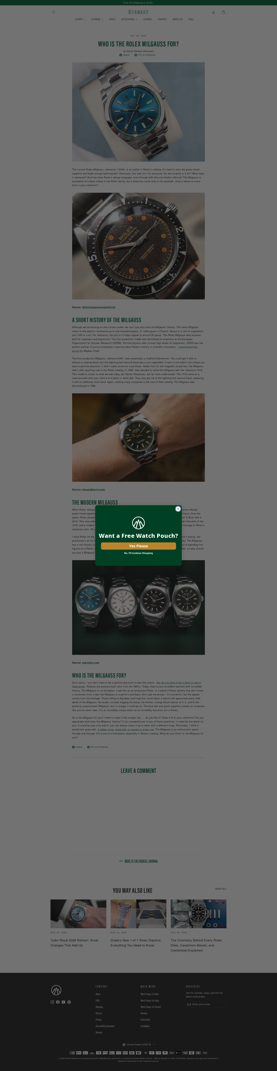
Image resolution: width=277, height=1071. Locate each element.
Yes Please (138, 545)
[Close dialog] (178, 508)
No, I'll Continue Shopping (138, 553)
